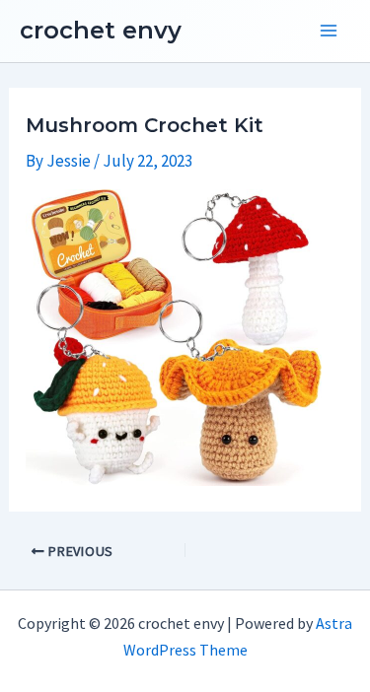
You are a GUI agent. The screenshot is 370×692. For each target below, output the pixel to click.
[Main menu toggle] (328, 31)
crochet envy (101, 30)
